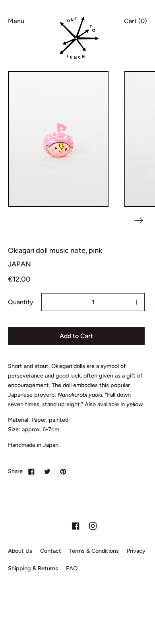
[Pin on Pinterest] (63, 471)
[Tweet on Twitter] (47, 471)
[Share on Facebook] (31, 471)
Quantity (20, 302)
